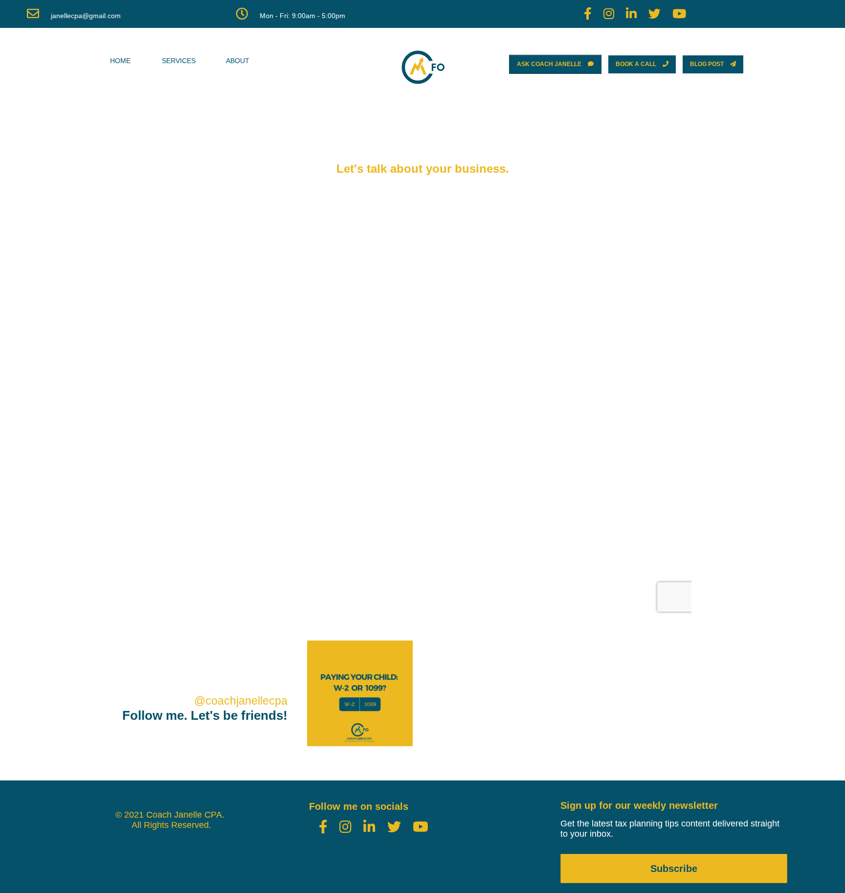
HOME (120, 61)
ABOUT (237, 61)
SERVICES (179, 61)
